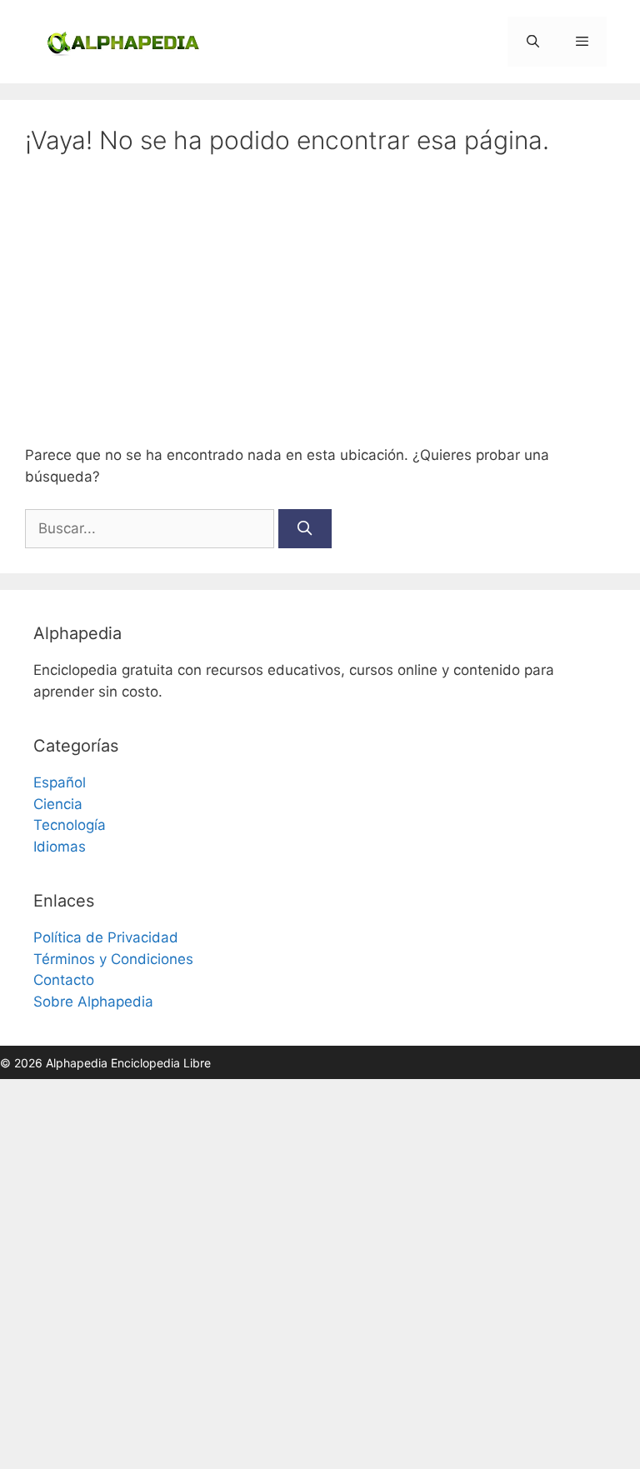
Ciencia (57, 804)
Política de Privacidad (105, 937)
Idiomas (59, 846)
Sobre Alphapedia (93, 1001)
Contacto (63, 980)
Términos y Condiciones (113, 959)
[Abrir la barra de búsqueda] (532, 42)
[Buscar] (305, 529)
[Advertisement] (320, 300)
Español (59, 782)
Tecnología (69, 825)
